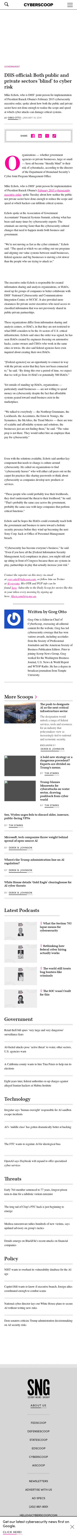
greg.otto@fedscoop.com (21, 579)
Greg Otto (14, 117)
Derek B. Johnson (52, 748)
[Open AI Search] (11, 4)
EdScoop (38, 1448)
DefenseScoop (38, 1431)
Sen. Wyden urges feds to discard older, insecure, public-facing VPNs (36, 816)
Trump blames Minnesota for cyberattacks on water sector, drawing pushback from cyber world (55, 791)
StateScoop (38, 1440)
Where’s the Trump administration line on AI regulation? (34, 861)
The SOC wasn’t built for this (55, 993)
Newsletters (38, 1481)
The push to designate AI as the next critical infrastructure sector (54, 707)
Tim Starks (52, 773)
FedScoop (38, 1422)
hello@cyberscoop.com (38, 1515)
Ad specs (38, 1498)
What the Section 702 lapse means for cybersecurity (56, 927)
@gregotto (13, 583)
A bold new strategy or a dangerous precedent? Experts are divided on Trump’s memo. (56, 762)
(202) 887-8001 (38, 1506)
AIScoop (38, 1465)
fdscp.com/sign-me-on (23, 596)
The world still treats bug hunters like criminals (55, 972)
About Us (38, 1405)
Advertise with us (38, 1489)
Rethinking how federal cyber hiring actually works (53, 949)
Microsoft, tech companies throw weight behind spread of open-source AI (36, 839)
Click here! (12, 1532)
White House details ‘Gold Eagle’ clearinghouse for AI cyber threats (38, 884)
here (14, 587)
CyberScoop (38, 1457)
